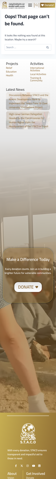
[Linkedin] (39, 465)
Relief (9, 67)
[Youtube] (33, 465)
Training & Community (36, 79)
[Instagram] (27, 465)
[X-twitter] (21, 465)
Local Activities (38, 74)
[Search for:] (28, 47)
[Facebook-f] (15, 465)
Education (11, 71)
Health (9, 75)
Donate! (49, 5)
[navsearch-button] (36, 5)
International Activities (37, 69)
